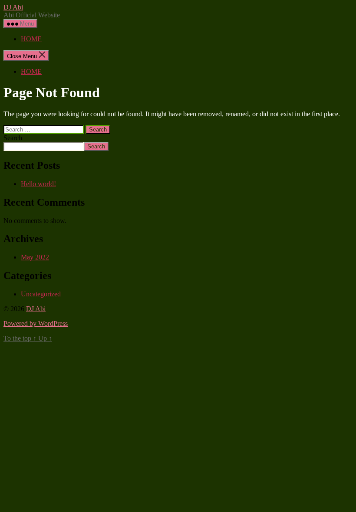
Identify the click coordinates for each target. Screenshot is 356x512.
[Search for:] (44, 129)
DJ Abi (13, 7)
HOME (31, 39)
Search (12, 137)
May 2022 (35, 257)
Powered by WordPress (35, 323)
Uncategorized (41, 294)
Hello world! (38, 183)
